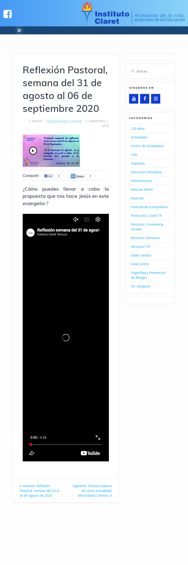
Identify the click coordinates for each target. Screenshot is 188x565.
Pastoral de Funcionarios (149, 207)
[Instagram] (155, 99)
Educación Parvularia (146, 172)
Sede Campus (141, 255)
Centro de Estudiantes (147, 146)
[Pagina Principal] (7, 13)
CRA (134, 154)
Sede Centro (140, 264)
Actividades (139, 137)
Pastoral (75, 121)
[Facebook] (144, 99)
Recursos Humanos (145, 238)
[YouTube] (133, 99)
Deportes (138, 163)
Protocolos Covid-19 (146, 215)
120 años (138, 128)
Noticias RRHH (142, 189)
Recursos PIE (140, 246)
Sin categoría (140, 286)
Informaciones (58, 121)
